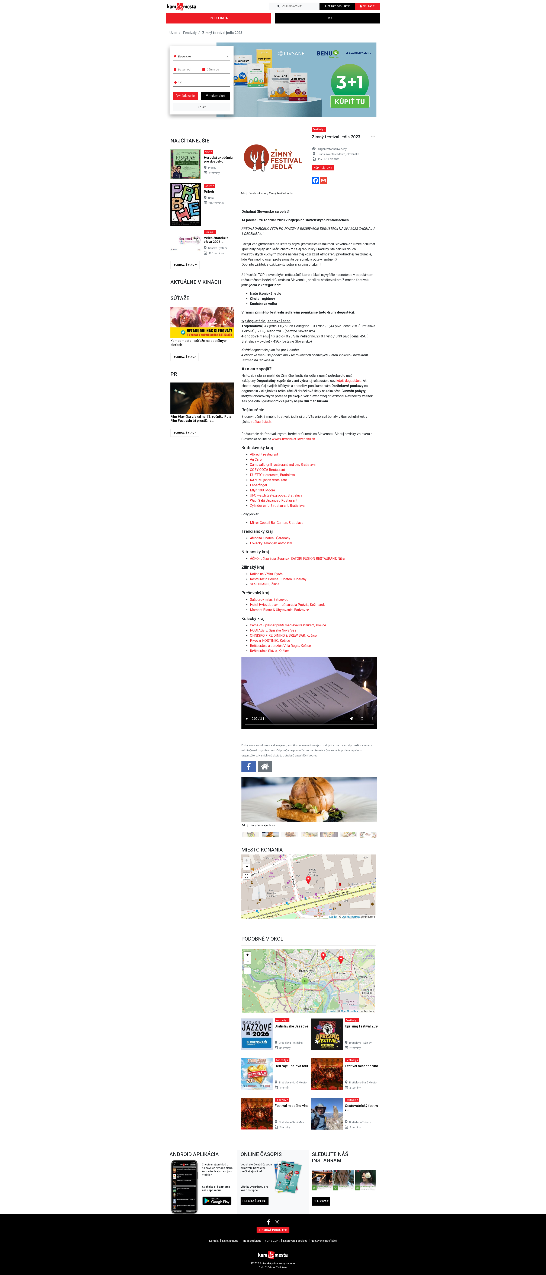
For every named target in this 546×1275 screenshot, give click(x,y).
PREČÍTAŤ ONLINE (255, 1201)
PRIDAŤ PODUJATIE (338, 6)
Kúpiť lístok (322, 167)
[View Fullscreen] (246, 876)
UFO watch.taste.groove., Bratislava (276, 495)
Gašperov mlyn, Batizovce (269, 600)
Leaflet (333, 916)
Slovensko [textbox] (184, 56)
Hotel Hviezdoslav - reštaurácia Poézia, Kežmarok (287, 605)
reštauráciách (261, 422)
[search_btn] (278, 6)
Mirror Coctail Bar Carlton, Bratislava (276, 523)
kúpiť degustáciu (349, 381)
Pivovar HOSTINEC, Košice (270, 641)
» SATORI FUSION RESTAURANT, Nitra (316, 559)
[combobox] (203, 56)
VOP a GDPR (272, 1240)
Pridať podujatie (251, 1240)
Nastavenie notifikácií (324, 1240)
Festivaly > (319, 129)
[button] (365, 79)
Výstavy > (209, 186)
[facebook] (269, 1222)
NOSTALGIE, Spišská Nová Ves (273, 630)
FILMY (327, 18)
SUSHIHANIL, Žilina (264, 584)
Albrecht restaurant (264, 454)
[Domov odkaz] (265, 768)
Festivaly (190, 33)
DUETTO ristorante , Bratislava (272, 475)
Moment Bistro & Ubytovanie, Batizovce (279, 610)
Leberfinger (258, 485)
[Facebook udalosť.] (249, 768)
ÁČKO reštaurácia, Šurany (268, 559)
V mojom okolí (215, 95)
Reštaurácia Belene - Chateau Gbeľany (278, 579)
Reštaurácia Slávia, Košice (269, 651)
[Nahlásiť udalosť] (373, 137)
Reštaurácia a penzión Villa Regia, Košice (280, 646)
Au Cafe (256, 459)
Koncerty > (282, 1020)
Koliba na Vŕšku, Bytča (266, 574)
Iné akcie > (210, 232)
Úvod (173, 33)
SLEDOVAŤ (321, 1201)
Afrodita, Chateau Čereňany (270, 538)
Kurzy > (208, 152)
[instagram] (277, 1222)
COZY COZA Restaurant (267, 470)
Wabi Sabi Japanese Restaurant (273, 500)
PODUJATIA (219, 18)
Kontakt (214, 1240)
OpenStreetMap (351, 916)
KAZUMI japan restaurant (268, 480)
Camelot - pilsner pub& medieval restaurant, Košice (288, 625)
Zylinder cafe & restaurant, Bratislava (277, 506)
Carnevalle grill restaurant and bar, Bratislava (282, 465)
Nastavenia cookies (295, 1240)
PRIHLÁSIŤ (368, 6)
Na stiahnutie (230, 1240)
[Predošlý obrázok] (251, 807)
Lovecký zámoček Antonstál (271, 543)
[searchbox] (194, 82)
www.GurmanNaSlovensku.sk (293, 439)
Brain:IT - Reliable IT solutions (273, 1267)
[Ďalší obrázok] (367, 807)
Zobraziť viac (184, 264)
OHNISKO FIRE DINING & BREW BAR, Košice (283, 635)
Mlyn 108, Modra (262, 490)
